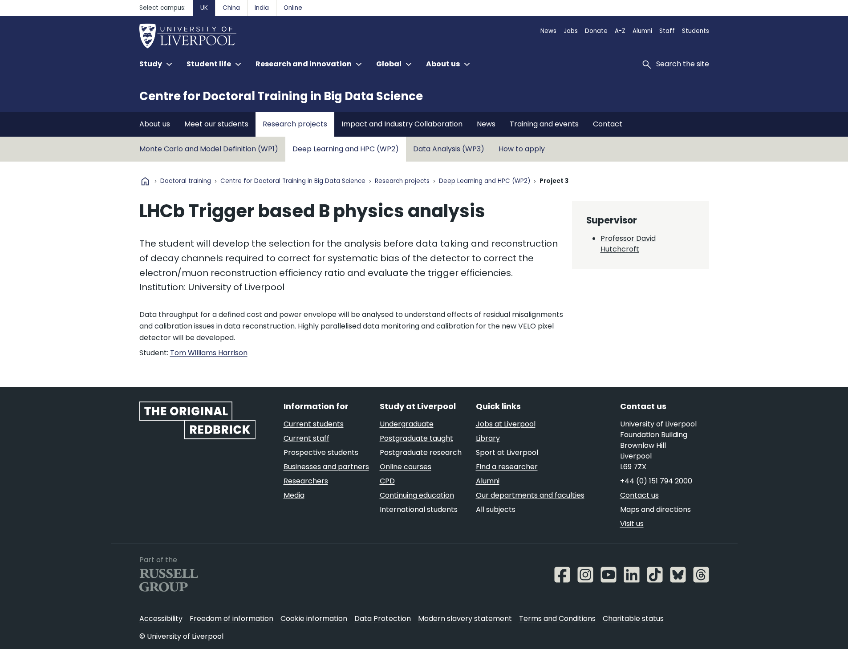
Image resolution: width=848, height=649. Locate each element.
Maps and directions (655, 509)
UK (204, 8)
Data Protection (382, 618)
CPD (387, 481)
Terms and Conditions (557, 618)
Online (293, 8)
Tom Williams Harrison (209, 353)
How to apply (522, 149)
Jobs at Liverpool (506, 424)
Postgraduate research (421, 452)
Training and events (544, 124)
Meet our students (216, 124)
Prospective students (321, 452)
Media (294, 495)
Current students (314, 424)
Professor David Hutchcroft (628, 243)
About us (154, 124)
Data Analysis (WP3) (448, 149)
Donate (596, 31)
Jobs (571, 31)
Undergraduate (407, 424)
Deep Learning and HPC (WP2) (345, 149)
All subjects (495, 509)
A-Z (620, 31)
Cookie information (313, 618)
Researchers (306, 481)
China (231, 8)
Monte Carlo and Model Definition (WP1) (208, 149)
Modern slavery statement (465, 618)
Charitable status (633, 618)
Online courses (405, 467)
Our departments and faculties (530, 495)
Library (488, 438)
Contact (607, 124)
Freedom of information (231, 618)
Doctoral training (185, 181)
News (548, 31)
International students (419, 509)
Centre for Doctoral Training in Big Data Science (281, 96)
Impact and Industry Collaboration (402, 124)
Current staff (306, 438)
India (262, 8)
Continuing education (417, 495)
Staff (667, 31)
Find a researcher (507, 467)
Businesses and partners (326, 467)
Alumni (642, 31)
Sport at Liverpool (507, 452)
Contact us (639, 495)
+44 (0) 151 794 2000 (656, 481)
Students (695, 31)
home (145, 181)
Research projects (295, 124)
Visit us (632, 524)
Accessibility (161, 618)
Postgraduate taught (416, 438)
